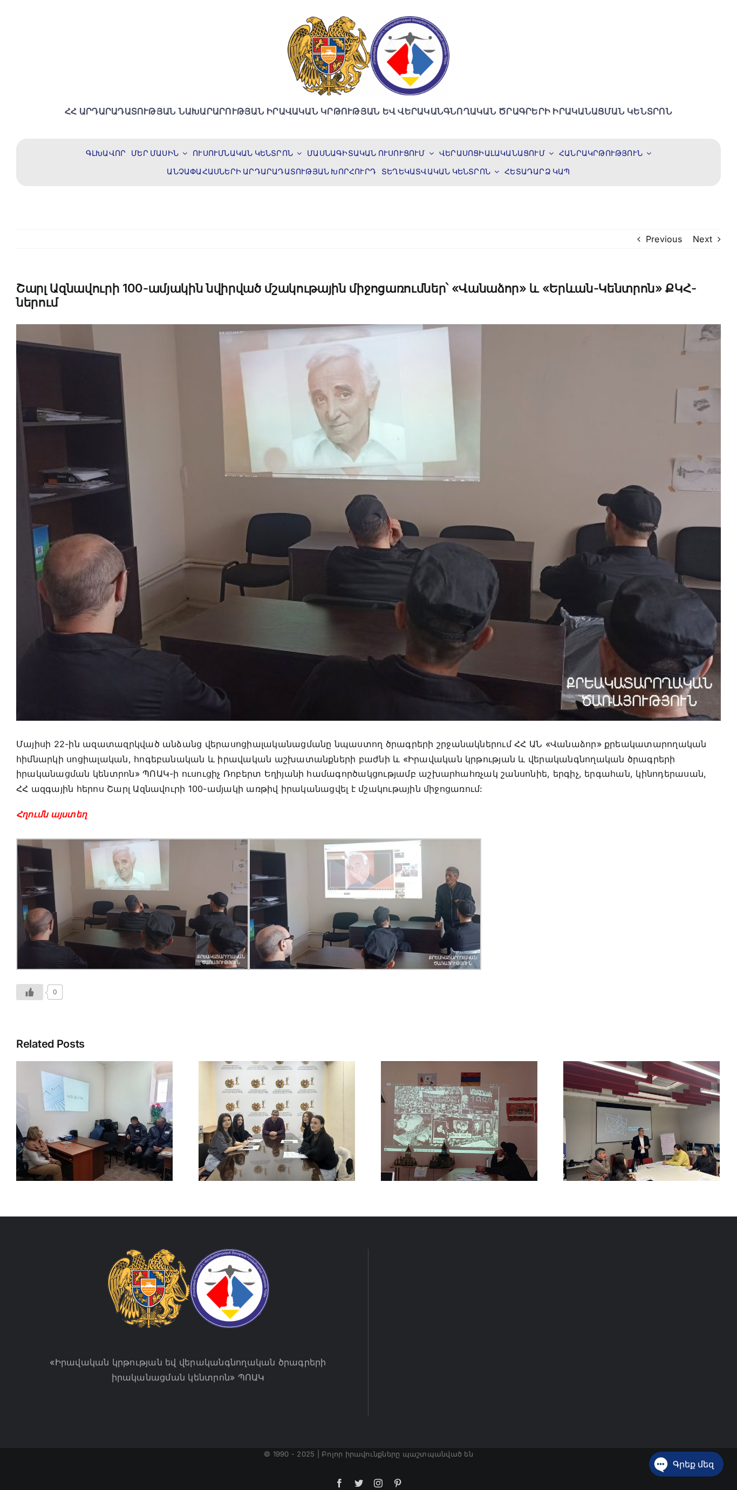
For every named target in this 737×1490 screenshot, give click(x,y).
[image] (368, 20)
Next (702, 239)
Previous (664, 239)
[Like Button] (29, 992)
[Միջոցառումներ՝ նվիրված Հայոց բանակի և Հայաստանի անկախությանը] (459, 1120)
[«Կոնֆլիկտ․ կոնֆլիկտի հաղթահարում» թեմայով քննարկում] (94, 1120)
